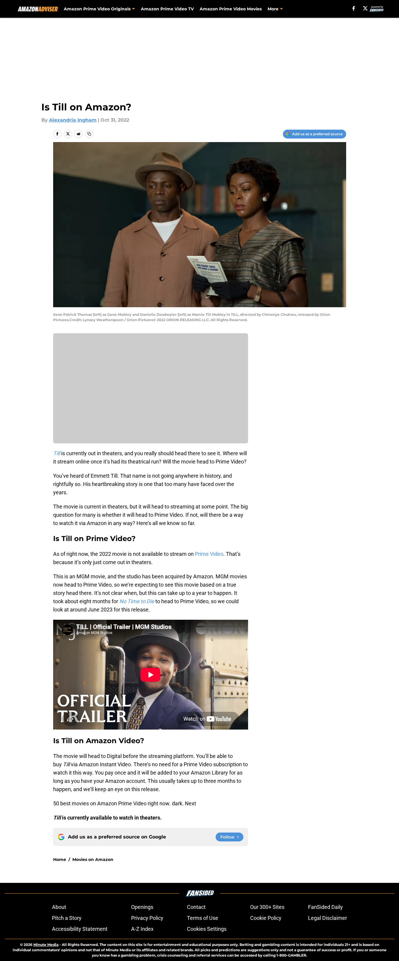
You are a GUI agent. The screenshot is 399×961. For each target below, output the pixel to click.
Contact (196, 907)
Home (59, 859)
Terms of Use (202, 918)
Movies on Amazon (92, 859)
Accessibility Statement (80, 929)
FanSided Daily (325, 907)
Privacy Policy (147, 918)
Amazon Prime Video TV (167, 9)
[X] (365, 8)
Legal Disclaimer (327, 918)
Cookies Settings (207, 929)
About (59, 907)
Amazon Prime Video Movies (231, 9)
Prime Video (209, 554)
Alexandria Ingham (73, 120)
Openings (142, 907)
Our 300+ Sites (267, 907)
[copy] (89, 134)
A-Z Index (142, 929)
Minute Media (45, 944)
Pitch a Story (67, 918)
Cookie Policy (265, 918)
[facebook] (353, 8)
